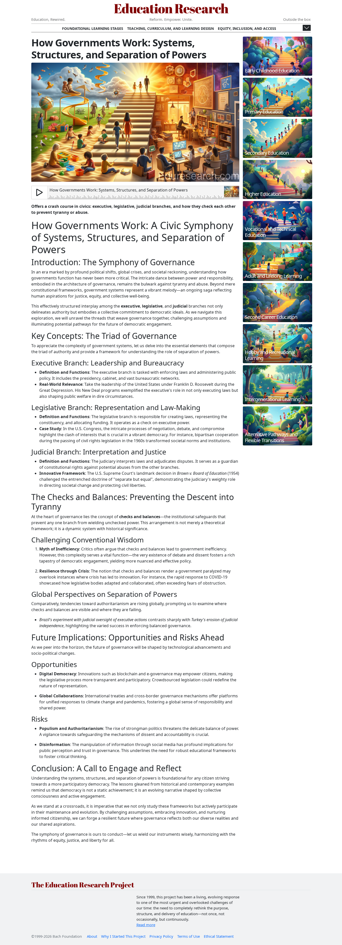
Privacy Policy (161, 936)
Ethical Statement (219, 936)
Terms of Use (188, 936)
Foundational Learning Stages (92, 28)
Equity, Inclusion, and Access (247, 28)
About (92, 936)
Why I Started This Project (123, 936)
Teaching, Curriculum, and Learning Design (170, 28)
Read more (145, 924)
